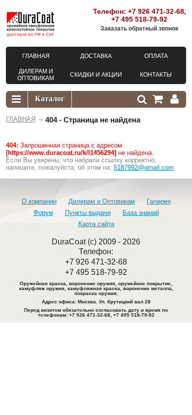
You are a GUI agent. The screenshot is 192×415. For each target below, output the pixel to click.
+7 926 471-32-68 (156, 11)
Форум (43, 212)
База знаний (141, 212)
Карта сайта (96, 224)
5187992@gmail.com (144, 167)
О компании (39, 201)
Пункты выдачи (88, 212)
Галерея (159, 201)
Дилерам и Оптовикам (101, 201)
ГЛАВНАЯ (20, 119)
